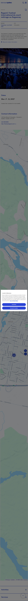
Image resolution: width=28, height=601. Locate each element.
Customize (14, 304)
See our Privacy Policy (14, 300)
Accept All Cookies (14, 308)
